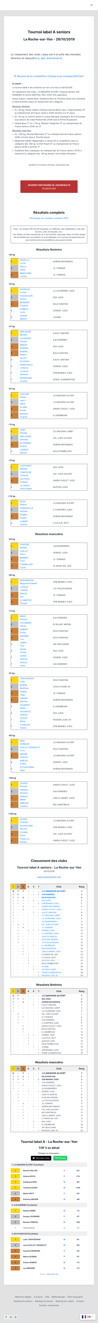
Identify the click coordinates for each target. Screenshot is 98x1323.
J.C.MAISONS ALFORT (54, 891)
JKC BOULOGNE (49, 969)
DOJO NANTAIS (49, 897)
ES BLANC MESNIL (50, 939)
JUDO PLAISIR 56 (49, 936)
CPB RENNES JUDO (50, 903)
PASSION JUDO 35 (50, 975)
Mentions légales (23, 1297)
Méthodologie (58, 1297)
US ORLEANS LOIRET (51, 915)
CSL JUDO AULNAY (50, 924)
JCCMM (45, 966)
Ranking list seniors (23, 1301)
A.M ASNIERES (48, 894)
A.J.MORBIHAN (48, 945)
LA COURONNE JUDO (51, 918)
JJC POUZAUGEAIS (50, 942)
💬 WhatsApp (60, 1158)
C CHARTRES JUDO (50, 933)
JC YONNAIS (47, 927)
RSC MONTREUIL (49, 948)
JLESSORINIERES (49, 921)
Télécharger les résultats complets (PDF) (49, 218)
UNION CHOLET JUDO (51, 909)
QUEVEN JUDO (48, 960)
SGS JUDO (46, 900)
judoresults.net (52, 1274)
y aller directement (49, 58)
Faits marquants (75, 1297)
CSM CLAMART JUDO (51, 951)
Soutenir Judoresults (49, 1305)
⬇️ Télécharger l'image (41, 1158)
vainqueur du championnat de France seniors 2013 (54, 150)
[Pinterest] (16, 1317)
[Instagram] (11, 1317)
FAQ (47, 1297)
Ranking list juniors (44, 1301)
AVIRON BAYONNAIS (51, 906)
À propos (38, 1297)
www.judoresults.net (49, 877)
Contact (80, 1301)
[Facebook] (6, 1317)
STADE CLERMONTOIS (51, 972)
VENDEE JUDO (48, 930)
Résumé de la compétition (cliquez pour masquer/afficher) (50, 76)
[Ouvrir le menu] (91, 5)
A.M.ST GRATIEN (49, 912)
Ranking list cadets (65, 1301)
